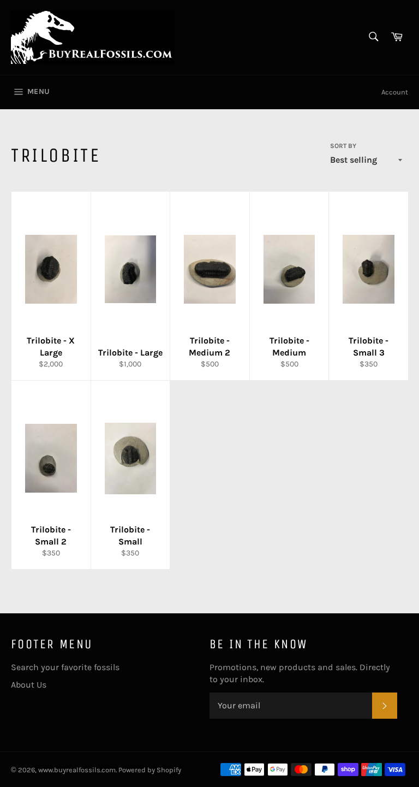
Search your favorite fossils (65, 667)
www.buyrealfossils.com (77, 770)
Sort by (343, 146)
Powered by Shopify (149, 770)
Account (394, 92)
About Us (28, 684)
